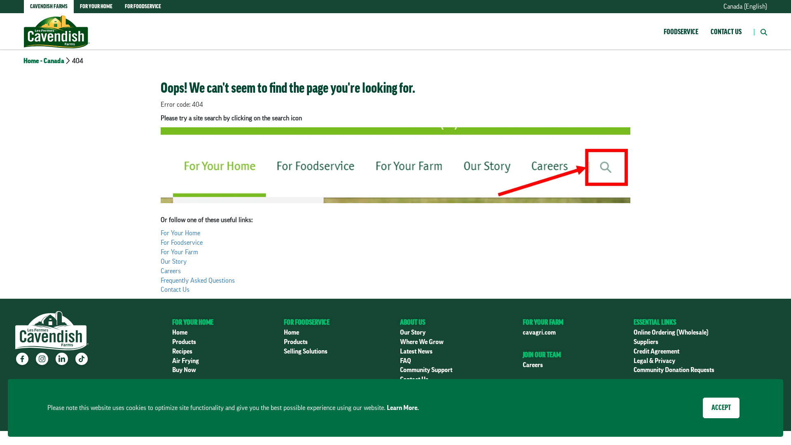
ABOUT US (412, 322)
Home (179, 332)
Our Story (174, 261)
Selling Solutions (306, 351)
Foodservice (681, 31)
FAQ (405, 361)
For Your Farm (179, 252)
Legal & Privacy (654, 361)
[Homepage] (57, 23)
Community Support (426, 370)
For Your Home (180, 233)
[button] (760, 31)
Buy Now (184, 370)
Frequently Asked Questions (198, 280)
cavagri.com (539, 332)
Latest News (416, 351)
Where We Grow (422, 342)
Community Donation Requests (674, 370)
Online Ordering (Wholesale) (671, 332)
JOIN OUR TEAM (542, 354)
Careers (171, 271)
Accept (721, 407)
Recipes (182, 351)
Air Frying (185, 361)
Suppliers (646, 342)
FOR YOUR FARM (543, 322)
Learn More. (403, 408)
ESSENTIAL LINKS (655, 322)
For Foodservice (182, 242)
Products (184, 342)
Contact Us (726, 31)
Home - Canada (43, 61)
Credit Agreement (656, 351)
